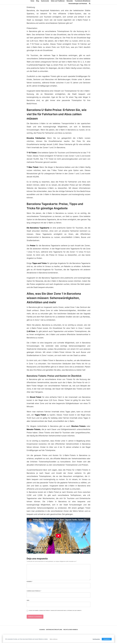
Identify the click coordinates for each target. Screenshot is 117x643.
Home (32, 1)
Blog (37, 1)
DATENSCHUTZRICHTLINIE (54, 629)
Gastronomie (45, 1)
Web (28, 600)
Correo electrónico (34, 591)
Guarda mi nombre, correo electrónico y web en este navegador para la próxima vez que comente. (55, 610)
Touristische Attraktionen (82, 1)
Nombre (30, 581)
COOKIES (42, 629)
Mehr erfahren (53, 639)
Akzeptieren (107, 639)
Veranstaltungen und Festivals (77, 3)
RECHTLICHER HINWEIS (71, 629)
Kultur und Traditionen (58, 1)
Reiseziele (70, 1)
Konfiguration (96, 639)
